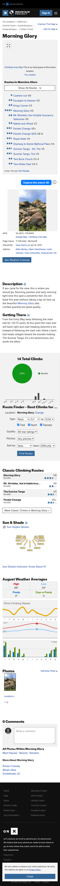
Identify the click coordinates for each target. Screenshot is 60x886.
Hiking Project (37, 800)
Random (34, 752)
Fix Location (30, 74)
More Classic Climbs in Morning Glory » (26, 510)
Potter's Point (26, 29)
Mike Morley (21, 249)
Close (30, 876)
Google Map (21, 237)
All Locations (8, 21)
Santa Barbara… (10, 29)
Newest (23, 752)
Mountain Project (39, 790)
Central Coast (9, 25)
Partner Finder (10, 805)
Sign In (46, 12)
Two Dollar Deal (22, 164)
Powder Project (38, 810)
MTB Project (37, 795)
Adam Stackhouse (37, 249)
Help (6, 795)
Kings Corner (20, 105)
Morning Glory (21, 110)
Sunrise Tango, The (24, 153)
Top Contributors (11, 815)
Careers (7, 859)
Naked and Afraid (23, 123)
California (21, 21)
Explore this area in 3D (36, 182)
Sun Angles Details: (25, 538)
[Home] (17, 13)
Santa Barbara (25, 25)
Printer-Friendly (11, 766)
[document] (30, 872)
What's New (9, 769)
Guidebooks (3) (11, 773)
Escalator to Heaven (24, 100)
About (6, 790)
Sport (33, 424)
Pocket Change (22, 128)
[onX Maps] (11, 833)
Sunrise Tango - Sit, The (27, 148)
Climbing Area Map (13, 67)
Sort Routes (24, 171)
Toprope (47, 424)
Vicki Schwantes (32, 253)
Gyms (6, 800)
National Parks (38, 815)
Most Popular (9, 752)
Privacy (45, 882)
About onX (9, 855)
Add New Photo (48, 671)
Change (39, 412)
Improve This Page (47, 24)
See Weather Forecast (17, 259)
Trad (22, 424)
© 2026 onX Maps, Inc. (21, 882)
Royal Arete (19, 138)
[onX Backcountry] (13, 4)
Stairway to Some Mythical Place (31, 143)
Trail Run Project (38, 805)
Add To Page (49, 29)
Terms (37, 882)
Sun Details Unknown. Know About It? (24, 566)
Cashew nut (20, 95)
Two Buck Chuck (23, 159)
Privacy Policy (35, 870)
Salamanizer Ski (49, 253)
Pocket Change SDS (24, 133)
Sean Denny (21, 245)
